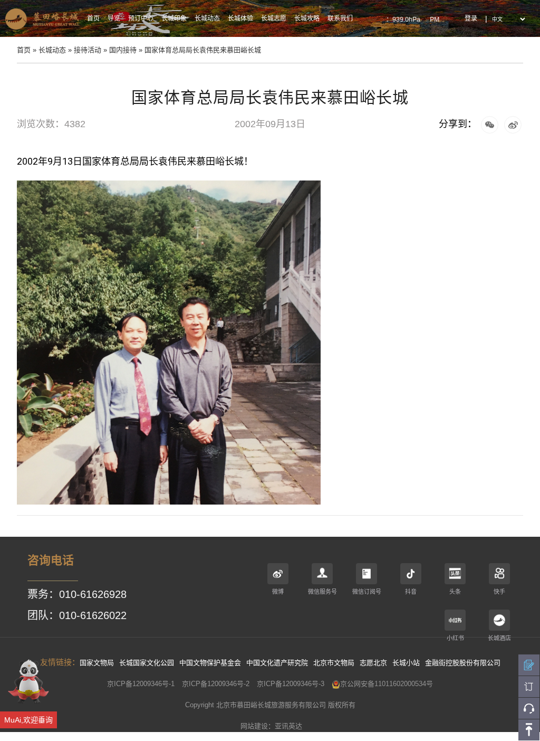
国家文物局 (97, 663)
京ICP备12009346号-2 (215, 684)
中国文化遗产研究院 (277, 663)
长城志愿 (273, 18)
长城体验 (240, 18)
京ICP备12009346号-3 (290, 684)
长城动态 (207, 18)
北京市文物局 (333, 663)
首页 (93, 18)
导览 (114, 18)
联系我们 (340, 18)
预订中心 (140, 18)
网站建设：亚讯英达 (271, 726)
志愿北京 (373, 663)
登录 (471, 18)
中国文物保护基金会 (210, 663)
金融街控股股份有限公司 (462, 663)
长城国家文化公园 (146, 663)
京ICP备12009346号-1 (141, 684)
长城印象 (174, 18)
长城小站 (406, 663)
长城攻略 (307, 18)
